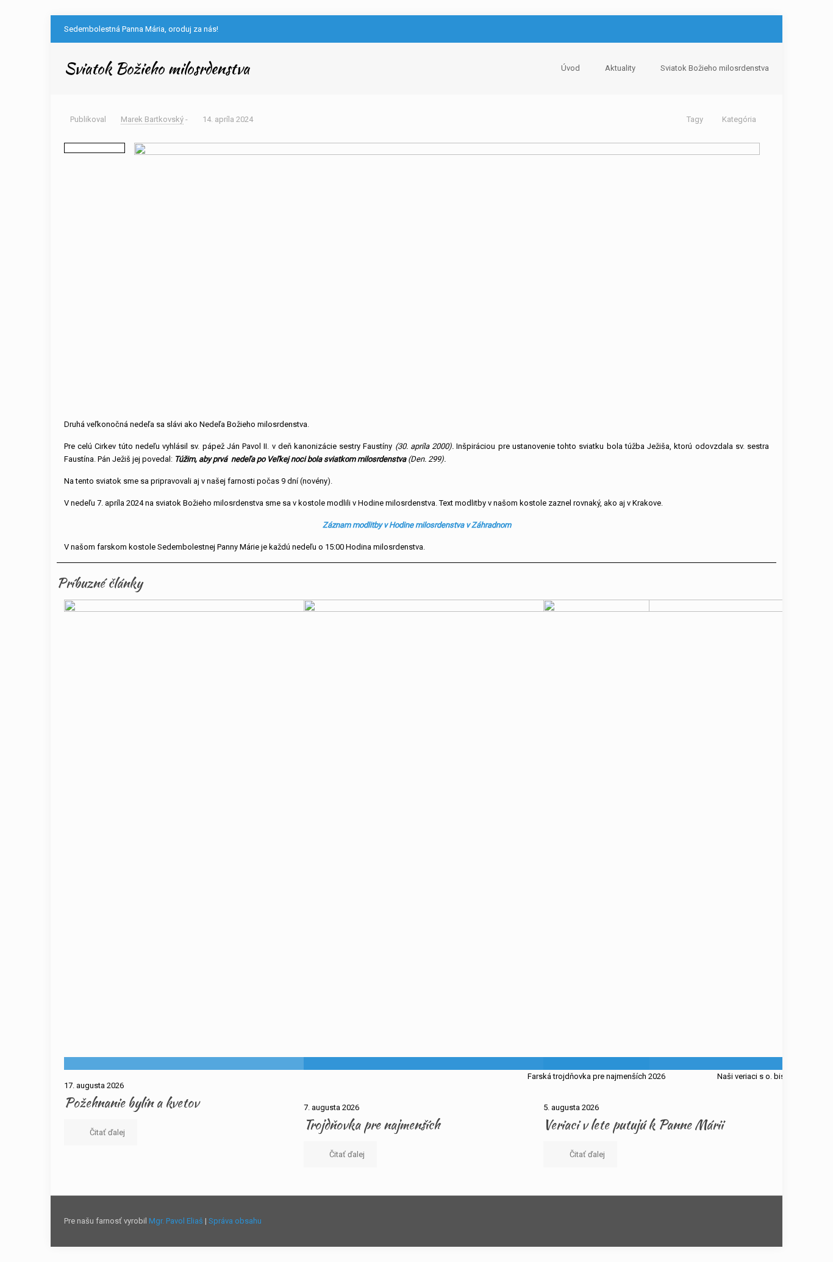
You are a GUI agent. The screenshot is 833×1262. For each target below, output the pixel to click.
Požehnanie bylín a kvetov (131, 1102)
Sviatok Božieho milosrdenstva (714, 68)
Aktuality (620, 68)
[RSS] (762, 28)
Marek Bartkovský (152, 119)
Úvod (570, 68)
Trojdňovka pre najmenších (372, 1124)
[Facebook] (746, 28)
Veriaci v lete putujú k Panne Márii (633, 1124)
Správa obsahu (235, 1220)
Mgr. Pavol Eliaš (176, 1220)
